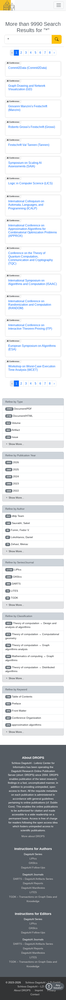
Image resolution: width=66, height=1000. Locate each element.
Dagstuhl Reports (33, 883)
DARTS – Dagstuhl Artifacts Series (33, 878)
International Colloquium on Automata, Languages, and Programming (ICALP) (26, 205)
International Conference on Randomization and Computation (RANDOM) (29, 305)
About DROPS (22, 990)
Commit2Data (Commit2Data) (27, 67)
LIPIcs (33, 858)
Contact (34, 994)
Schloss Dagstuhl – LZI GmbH (42, 982)
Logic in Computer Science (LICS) (30, 183)
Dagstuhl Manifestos (33, 887)
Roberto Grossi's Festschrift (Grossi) (31, 126)
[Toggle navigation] (59, 5)
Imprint (39, 990)
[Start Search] (57, 39)
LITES (33, 892)
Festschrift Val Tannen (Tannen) (28, 144)
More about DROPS (33, 836)
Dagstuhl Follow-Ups (33, 867)
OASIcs (33, 862)
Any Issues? (58, 986)
